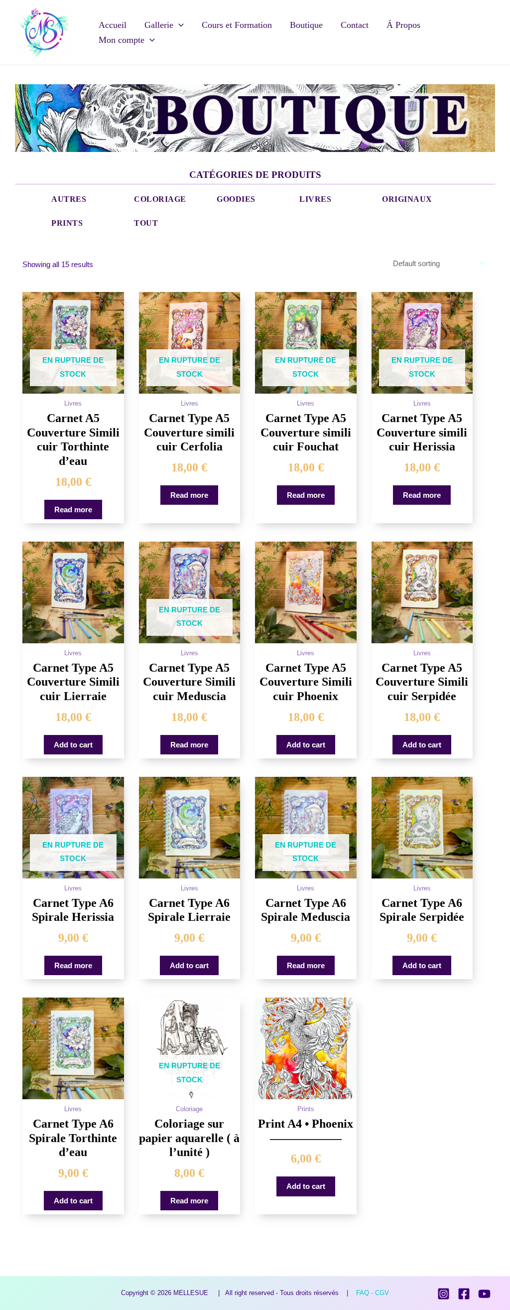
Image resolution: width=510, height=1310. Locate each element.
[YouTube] (484, 1294)
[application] (178, 24)
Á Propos (403, 25)
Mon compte (121, 40)
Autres (68, 199)
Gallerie (158, 25)
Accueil (113, 25)
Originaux (407, 199)
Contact (355, 25)
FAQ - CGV (372, 1293)
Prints (67, 223)
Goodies (236, 199)
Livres (315, 199)
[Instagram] (443, 1294)
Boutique (306, 25)
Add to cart (73, 744)
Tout (146, 223)
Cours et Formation (237, 25)
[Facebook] (464, 1294)
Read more (73, 509)
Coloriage (160, 199)
